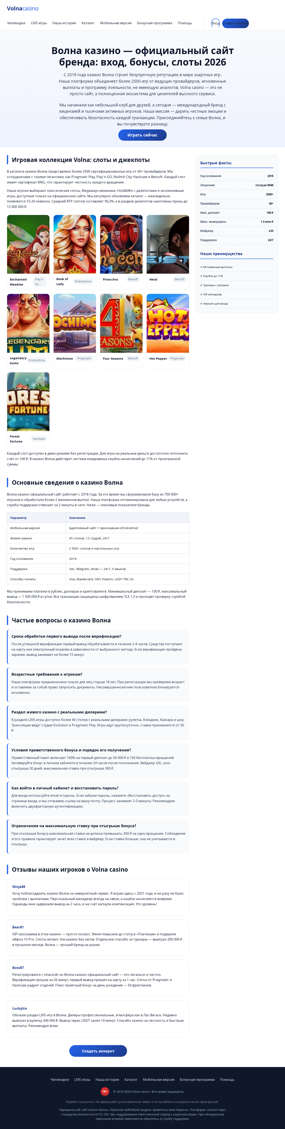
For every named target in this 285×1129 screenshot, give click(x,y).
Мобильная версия (116, 23)
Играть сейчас (142, 135)
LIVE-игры (39, 23)
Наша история (64, 23)
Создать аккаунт (235, 23)
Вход (215, 23)
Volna (23, 8)
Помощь (185, 23)
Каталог (88, 23)
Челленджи (16, 23)
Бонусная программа (154, 23)
